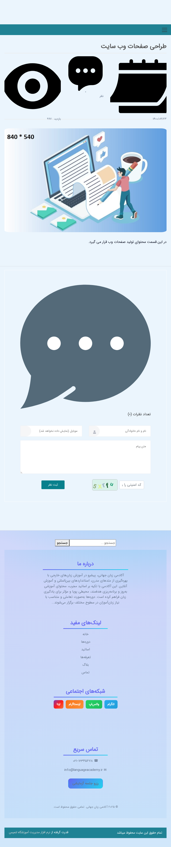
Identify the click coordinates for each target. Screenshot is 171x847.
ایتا (58, 704)
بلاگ (85, 665)
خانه (85, 634)
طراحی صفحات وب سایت (134, 46)
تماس (85, 672)
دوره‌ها (85, 642)
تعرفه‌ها (85, 657)
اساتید (85, 649)
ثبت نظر (53, 484)
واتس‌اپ (94, 704)
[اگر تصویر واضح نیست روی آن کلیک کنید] (105, 484)
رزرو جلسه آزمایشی (85, 783)
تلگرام (111, 704)
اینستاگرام (74, 704)
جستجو (62, 543)
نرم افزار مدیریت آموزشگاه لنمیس (29, 832)
